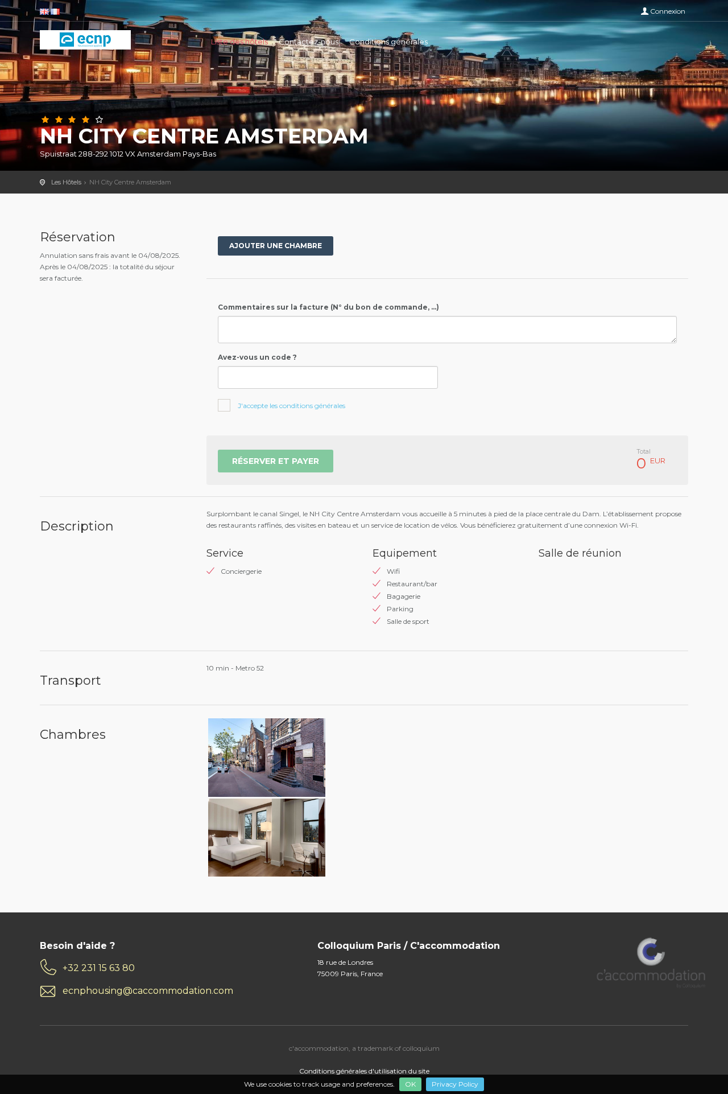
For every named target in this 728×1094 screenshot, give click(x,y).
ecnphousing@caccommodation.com (148, 990)
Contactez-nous (308, 41)
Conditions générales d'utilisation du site (364, 1071)
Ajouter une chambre (275, 245)
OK (410, 1084)
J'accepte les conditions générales (291, 405)
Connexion (667, 11)
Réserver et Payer (275, 461)
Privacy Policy (455, 1084)
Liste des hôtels (239, 41)
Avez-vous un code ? (257, 357)
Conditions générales (388, 41)
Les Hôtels (66, 182)
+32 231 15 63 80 (99, 968)
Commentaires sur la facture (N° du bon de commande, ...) (328, 307)
